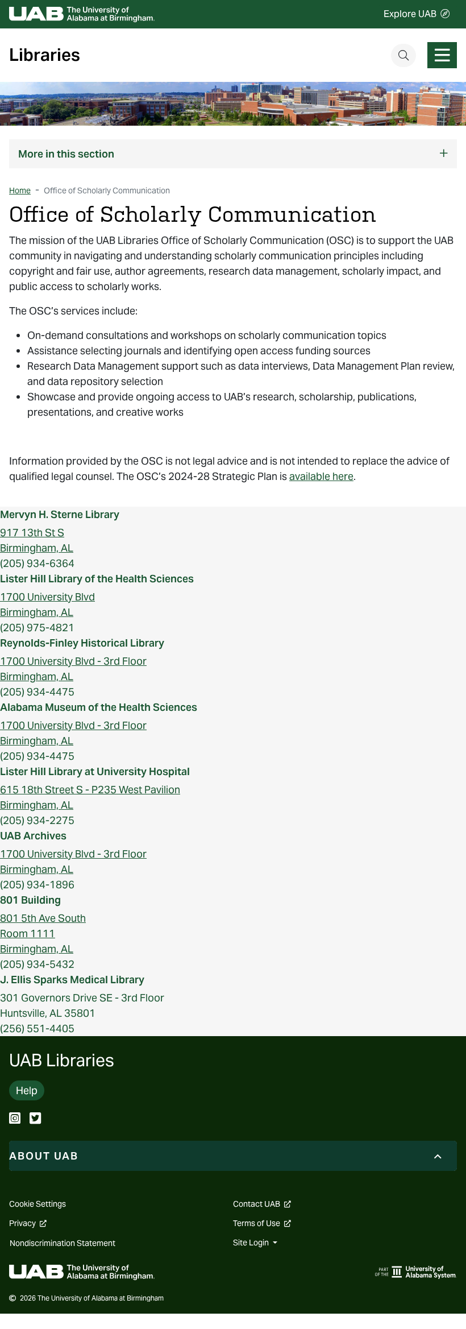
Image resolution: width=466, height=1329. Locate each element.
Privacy (28, 1223)
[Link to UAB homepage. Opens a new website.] (82, 1271)
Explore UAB (410, 14)
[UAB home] (82, 14)
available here (321, 476)
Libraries (44, 55)
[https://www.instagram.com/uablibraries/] (14, 1119)
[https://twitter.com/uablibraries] (35, 1119)
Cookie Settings (37, 1204)
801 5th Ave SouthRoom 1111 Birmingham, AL (43, 933)
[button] (233, 153)
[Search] (403, 55)
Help (27, 1090)
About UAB (43, 1155)
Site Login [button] (252, 1243)
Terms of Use (262, 1223)
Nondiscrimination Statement (62, 1243)
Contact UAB (262, 1204)
